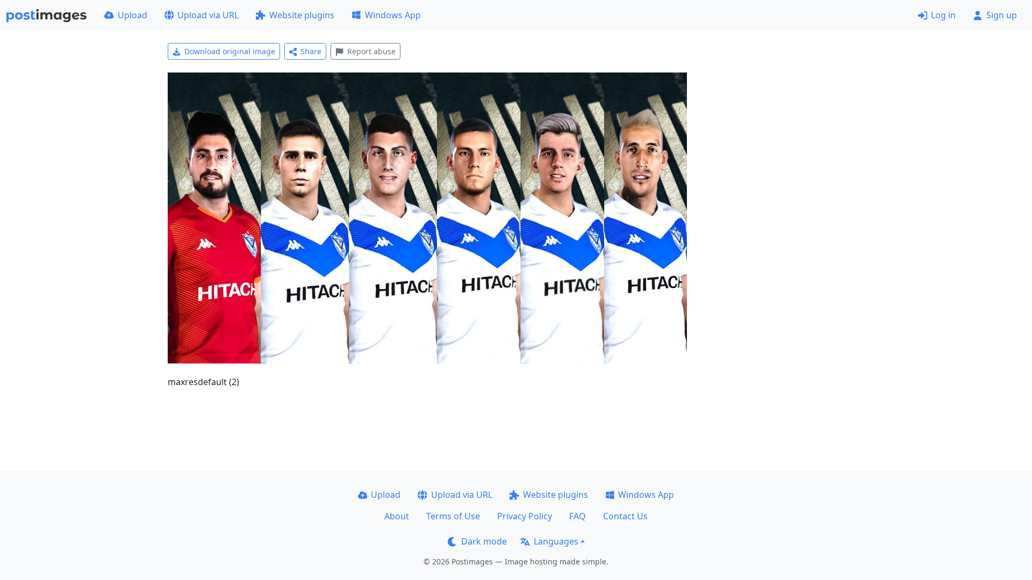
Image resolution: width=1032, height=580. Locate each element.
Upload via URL (208, 15)
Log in (943, 15)
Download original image (229, 51)
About (396, 516)
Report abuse (371, 51)
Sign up (1001, 15)
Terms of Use (453, 516)
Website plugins (301, 15)
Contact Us (625, 516)
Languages (556, 541)
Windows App (393, 15)
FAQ (577, 516)
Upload (132, 15)
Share (310, 51)
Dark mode (484, 541)
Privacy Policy (524, 516)
